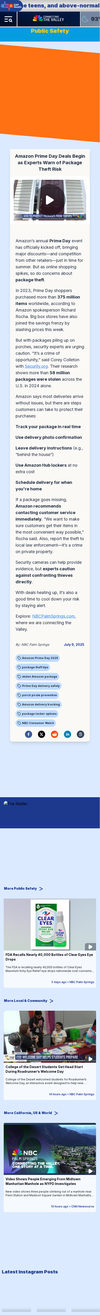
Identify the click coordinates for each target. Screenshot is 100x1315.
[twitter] (41, 734)
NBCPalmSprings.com (53, 616)
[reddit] (54, 734)
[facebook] (28, 734)
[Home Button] (48, 19)
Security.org (36, 366)
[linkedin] (67, 734)
